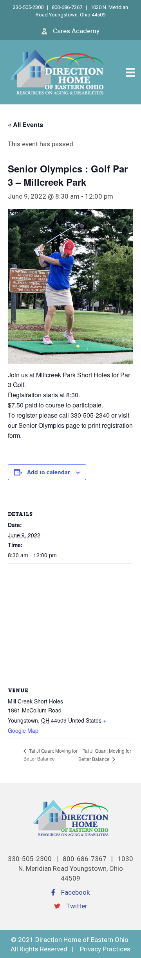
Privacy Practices (105, 949)
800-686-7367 (67, 7)
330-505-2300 (29, 7)
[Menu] (130, 72)
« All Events (25, 124)
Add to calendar (48, 472)
